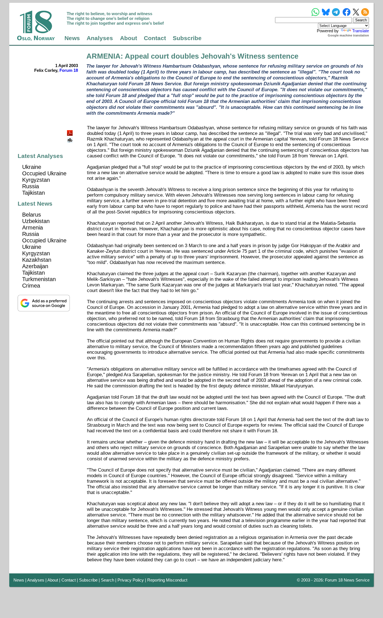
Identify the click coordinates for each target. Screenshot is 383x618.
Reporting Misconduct (167, 580)
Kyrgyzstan (36, 180)
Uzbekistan (36, 221)
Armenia (32, 227)
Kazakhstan (36, 260)
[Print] (70, 138)
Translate (360, 30)
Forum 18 (68, 70)
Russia (30, 186)
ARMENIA (103, 56)
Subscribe (187, 38)
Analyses (100, 38)
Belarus (31, 215)
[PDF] (70, 131)
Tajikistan (33, 193)
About (128, 38)
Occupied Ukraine (44, 173)
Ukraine (31, 167)
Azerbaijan (35, 266)
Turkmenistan (39, 279)
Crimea (31, 285)
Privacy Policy (130, 580)
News (72, 38)
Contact (155, 38)
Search (107, 580)
